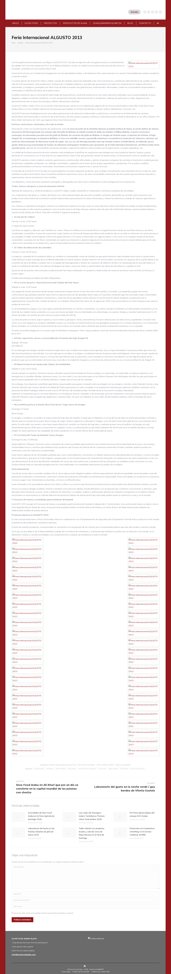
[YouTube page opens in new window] (148, 12)
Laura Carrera (102, 768)
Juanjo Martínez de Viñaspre (87, 768)
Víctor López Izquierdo (137, 768)
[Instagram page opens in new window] (144, 12)
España (58, 765)
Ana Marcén (50, 768)
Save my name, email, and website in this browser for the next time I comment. (44, 913)
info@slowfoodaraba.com (24, 955)
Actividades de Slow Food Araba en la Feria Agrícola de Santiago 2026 (41, 815)
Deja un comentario (123, 765)
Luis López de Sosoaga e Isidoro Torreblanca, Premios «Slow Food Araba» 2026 (92, 815)
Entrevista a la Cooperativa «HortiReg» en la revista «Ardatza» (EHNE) (142, 831)
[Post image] (18, 817)
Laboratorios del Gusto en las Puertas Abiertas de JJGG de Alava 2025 (41, 831)
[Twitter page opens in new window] (156, 12)
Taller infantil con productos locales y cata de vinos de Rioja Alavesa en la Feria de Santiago (91, 833)
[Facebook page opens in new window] (152, 12)
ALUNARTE (99, 969)
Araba (51, 765)
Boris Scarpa (72, 768)
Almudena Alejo (39, 768)
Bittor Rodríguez (61, 768)
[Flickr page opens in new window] (160, 12)
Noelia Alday (124, 768)
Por (86, 765)
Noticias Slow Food (69, 765)
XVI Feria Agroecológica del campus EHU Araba (142, 814)
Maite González (113, 768)
